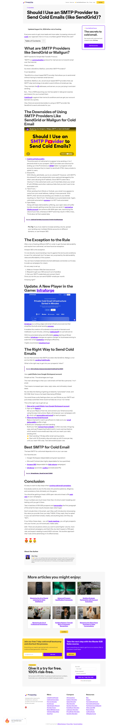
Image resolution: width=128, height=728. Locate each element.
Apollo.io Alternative (72, 699)
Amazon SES (31, 464)
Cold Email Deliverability (36, 159)
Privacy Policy (70, 724)
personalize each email (45, 415)
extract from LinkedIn (46, 427)
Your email (77, 666)
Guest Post (50, 713)
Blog (87, 2)
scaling (45, 468)
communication (38, 60)
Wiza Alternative (71, 703)
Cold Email (31, 7)
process (51, 326)
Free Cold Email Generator (92, 703)
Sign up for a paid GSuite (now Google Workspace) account (48, 406)
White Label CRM (90, 707)
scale (26, 37)
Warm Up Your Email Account (37, 418)
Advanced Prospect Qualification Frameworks (64, 599)
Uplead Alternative (71, 701)
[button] (64, 632)
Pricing (90, 2)
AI (28, 415)
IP (38, 86)
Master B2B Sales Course (53, 709)
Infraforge (45, 290)
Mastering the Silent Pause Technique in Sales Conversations (89, 624)
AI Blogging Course (91, 713)
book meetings (54, 521)
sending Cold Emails (42, 360)
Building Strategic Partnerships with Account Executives (89, 599)
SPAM (51, 166)
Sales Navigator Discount (53, 705)
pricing (56, 335)
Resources (72, 2)
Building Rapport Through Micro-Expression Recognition (64, 624)
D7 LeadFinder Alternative (73, 711)
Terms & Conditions (78, 724)
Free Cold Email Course (92, 701)
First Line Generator (52, 701)
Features (67, 2)
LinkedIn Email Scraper (52, 697)
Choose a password (79, 671)
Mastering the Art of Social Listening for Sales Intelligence (39, 599)
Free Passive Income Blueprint (93, 705)
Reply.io (38, 408)
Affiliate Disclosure (61, 724)
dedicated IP (54, 332)
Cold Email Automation (53, 699)
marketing (40, 340)
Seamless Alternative (72, 705)
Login (94, 2)
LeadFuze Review (90, 711)
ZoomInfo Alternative (72, 713)
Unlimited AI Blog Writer (53, 711)
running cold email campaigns (60, 486)
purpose (47, 200)
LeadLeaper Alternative (72, 709)
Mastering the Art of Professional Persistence (39, 623)
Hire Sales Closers (51, 707)
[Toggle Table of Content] (42, 41)
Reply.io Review (90, 709)
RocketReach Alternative (73, 707)
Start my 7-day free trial (85, 677)
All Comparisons (71, 697)
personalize (58, 505)
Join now (52, 654)
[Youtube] (26, 707)
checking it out (44, 343)
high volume (52, 464)
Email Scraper (50, 703)
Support (88, 699)
